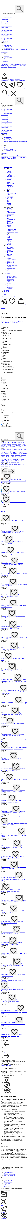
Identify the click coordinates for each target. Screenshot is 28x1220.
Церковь (7, 466)
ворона (9, 459)
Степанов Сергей (18, 749)
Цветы (8, 211)
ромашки (17, 455)
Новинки (6, 56)
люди (7, 446)
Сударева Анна (8, 48)
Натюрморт (10, 196)
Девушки (9, 223)
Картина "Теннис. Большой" (18, 502)
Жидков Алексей (17, 847)
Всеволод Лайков (11, 649)
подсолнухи (14, 453)
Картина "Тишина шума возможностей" (11, 835)
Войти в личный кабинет (7, 80)
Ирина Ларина (4, 503)
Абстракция (10, 174)
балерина (3, 442)
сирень (7, 453)
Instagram (3, 1205)
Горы (8, 216)
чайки (2, 462)
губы (24, 442)
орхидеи (15, 449)
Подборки (6, 290)
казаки (9, 444)
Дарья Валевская (15, 532)
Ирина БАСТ (13, 923)
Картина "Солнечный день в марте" (10, 879)
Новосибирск (10, 262)
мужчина (12, 446)
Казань (8, 263)
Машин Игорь (15, 858)
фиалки (20, 449)
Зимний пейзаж (11, 219)
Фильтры (3, 511)
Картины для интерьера (13, 169)
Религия (9, 204)
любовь (24, 445)
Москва (9, 258)
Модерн (9, 179)
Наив (8, 182)
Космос (9, 225)
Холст (8, 234)
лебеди (8, 462)
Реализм (9, 171)
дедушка (3, 444)
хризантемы (4, 450)
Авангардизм (10, 178)
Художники (7, 273)
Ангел (8, 228)
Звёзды (9, 226)
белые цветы (7, 452)
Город (8, 194)
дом (23, 464)
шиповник (19, 450)
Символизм (10, 187)
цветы (20, 456)
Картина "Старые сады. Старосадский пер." (12, 691)
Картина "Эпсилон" (20, 552)
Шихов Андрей (5, 493)
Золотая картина (11, 212)
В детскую (9, 255)
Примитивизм (10, 183)
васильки (23, 455)
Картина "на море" (19, 723)
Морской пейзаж (11, 193)
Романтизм (10, 186)
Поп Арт (9, 185)
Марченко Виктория (6, 482)
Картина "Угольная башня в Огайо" (10, 1024)
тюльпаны (20, 452)
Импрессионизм (11, 172)
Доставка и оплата (9, 292)
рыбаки (20, 442)
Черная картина (23, 65)
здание (11, 464)
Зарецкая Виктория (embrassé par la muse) (15, 954)
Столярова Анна (8, 46)
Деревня (9, 208)
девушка (19, 446)
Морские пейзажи (8, 57)
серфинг (14, 442)
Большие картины (11, 230)
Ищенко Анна (7, 45)
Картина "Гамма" (18, 541)
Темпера (9, 240)
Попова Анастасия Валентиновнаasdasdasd (15, 49)
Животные (10, 197)
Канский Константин (16, 714)
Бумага (9, 243)
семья (19, 444)
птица (18, 462)
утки (12, 460)
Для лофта (9, 254)
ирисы (14, 452)
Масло (8, 236)
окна (2, 464)
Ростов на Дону (11, 284)
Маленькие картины (12, 232)
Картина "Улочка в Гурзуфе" (18, 491)
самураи (14, 444)
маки (12, 455)
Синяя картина (13, 64)
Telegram (3, 1212)
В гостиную (10, 247)
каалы (7, 455)
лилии (3, 455)
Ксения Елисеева (17, 791)
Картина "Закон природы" (17, 520)
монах (3, 446)
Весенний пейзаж (11, 210)
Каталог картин (8, 167)
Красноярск (10, 270)
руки (9, 442)
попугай (21, 459)
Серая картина (4, 64)
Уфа (8, 269)
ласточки (3, 459)
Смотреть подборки (6, 1065)
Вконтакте (3, 1218)
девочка (18, 445)
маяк (19, 464)
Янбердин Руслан (18, 965)
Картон (9, 241)
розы (2, 453)
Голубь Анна (8, 607)
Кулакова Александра (20, 681)
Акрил (8, 237)
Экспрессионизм (11, 176)
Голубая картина (14, 65)
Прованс (9, 189)
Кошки (8, 221)
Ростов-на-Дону (11, 268)
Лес (8, 218)
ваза (25, 449)
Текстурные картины (12, 229)
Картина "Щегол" (18, 779)
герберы (9, 449)
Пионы (9, 215)
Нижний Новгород (12, 265)
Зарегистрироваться (19, 80)
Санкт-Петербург (11, 259)
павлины (15, 459)
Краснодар (10, 288)
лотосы (3, 449)
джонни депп (10, 445)
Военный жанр (11, 198)
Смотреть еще (4, 41)
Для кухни (9, 252)
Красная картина (21, 64)
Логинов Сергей (10, 824)
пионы (7, 456)
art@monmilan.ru (5, 1198)
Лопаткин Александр (6, 543)
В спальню (10, 251)
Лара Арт (14, 770)
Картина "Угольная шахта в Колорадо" (11, 1012)
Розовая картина (5, 65)
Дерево (9, 244)
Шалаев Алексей (5, 693)
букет (2, 456)
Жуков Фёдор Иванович (17, 564)
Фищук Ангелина (14, 628)
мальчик (3, 445)
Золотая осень (10, 214)
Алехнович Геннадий (20, 703)
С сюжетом (10, 205)
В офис (9, 250)
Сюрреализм (10, 175)
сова (22, 460)
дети (24, 444)
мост (15, 464)
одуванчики (14, 456)
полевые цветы (23, 453)
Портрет (9, 203)
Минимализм (10, 180)
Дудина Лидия (7, 617)
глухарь (7, 460)
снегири (13, 462)
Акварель (9, 239)
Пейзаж (9, 192)
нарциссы (11, 450)
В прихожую (10, 248)
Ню (8, 201)
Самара (9, 266)
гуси (2, 460)
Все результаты (12, 67)
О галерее (6, 291)
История (9, 200)
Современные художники (10, 58)
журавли (17, 460)
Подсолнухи (10, 222)
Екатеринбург (10, 261)
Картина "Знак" (16, 658)
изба (6, 464)
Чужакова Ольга (5, 725)
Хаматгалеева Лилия (17, 812)
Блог (5, 294)
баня (2, 466)
